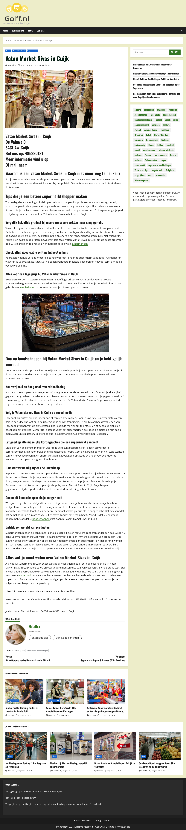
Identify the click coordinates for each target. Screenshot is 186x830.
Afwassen (161, 109)
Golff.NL (99, 826)
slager (163, 160)
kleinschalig (140, 145)
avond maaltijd (141, 114)
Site (108, 826)
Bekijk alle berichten (67, 637)
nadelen (138, 155)
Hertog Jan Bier (161, 135)
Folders (166, 124)
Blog (30, 30)
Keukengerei (152, 140)
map (112, 826)
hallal (148, 135)
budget (159, 119)
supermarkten (80, 243)
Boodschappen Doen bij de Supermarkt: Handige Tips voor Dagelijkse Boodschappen (156, 95)
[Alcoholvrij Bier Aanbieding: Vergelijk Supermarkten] (71, 746)
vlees (150, 175)
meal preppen (149, 150)
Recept (173, 155)
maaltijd (170, 145)
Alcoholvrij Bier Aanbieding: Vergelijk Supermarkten (156, 73)
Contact (41, 30)
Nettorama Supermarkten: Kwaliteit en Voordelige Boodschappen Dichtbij (105, 709)
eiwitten (156, 124)
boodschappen (41, 519)
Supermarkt (18, 30)
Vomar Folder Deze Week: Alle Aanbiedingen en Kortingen (61, 709)
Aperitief (173, 109)
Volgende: (103, 658)
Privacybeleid (123, 826)
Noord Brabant (19, 51)
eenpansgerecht (142, 124)
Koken (151, 145)
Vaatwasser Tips (141, 170)
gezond (138, 129)
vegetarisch (157, 170)
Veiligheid (170, 170)
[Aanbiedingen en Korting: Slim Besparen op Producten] (26, 746)
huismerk (139, 140)
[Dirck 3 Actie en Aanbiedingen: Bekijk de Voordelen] (115, 746)
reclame (138, 160)
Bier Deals (155, 114)
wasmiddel (160, 175)
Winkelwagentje (141, 180)
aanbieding (149, 109)
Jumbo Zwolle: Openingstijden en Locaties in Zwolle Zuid (21, 709)
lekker (160, 145)
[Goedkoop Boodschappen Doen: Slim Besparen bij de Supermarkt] (160, 746)
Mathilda (12, 65)
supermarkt (25, 575)
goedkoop (165, 129)
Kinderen (165, 140)
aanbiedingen (27, 287)
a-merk (138, 109)
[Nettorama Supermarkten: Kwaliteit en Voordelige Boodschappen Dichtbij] (106, 691)
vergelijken (139, 175)
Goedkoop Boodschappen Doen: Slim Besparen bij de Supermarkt (157, 765)
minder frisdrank (166, 150)
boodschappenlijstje (143, 119)
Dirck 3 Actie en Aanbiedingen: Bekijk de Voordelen (156, 79)
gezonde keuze (150, 129)
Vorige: (27, 658)
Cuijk (8, 51)
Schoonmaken (151, 160)
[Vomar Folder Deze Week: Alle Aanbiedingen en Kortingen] (65, 691)
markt (137, 150)
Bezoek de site (39, 637)
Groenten (139, 135)
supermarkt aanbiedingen (37, 650)
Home (5, 30)
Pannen (148, 155)
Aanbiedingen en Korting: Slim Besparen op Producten (25, 765)
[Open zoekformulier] (182, 30)
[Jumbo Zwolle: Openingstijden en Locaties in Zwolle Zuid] (24, 691)
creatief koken (171, 119)
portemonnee (161, 155)
